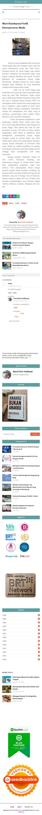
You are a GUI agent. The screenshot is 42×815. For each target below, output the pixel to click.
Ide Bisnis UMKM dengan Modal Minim (24, 254)
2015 (21, 656)
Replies (11, 296)
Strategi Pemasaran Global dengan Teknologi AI (26, 448)
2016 (21, 652)
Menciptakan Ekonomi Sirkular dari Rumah (26, 688)
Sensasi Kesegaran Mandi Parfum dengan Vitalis (25, 457)
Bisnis (11, 203)
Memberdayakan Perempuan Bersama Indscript (23, 507)
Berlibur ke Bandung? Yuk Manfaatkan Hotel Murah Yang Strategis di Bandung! (24, 487)
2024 (21, 623)
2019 (21, 641)
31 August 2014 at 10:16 (15, 286)
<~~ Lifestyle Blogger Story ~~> (21, 6)
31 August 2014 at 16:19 (20, 301)
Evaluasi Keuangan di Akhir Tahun (25, 496)
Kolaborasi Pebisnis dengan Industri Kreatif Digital (23, 244)
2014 (21, 659)
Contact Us (29, 807)
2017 (21, 648)
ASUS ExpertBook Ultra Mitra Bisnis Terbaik (26, 678)
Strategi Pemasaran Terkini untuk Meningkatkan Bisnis (25, 264)
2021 (21, 634)
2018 (21, 645)
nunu (10, 283)
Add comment (14, 321)
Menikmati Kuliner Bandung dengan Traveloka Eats (26, 467)
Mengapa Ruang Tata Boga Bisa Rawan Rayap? (24, 697)
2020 (21, 637)
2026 (21, 615)
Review (10, 19)
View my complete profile (20, 374)
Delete (14, 293)
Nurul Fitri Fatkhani (10, 32)
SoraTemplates (16, 810)
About (19, 807)
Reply (9, 293)
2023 (21, 626)
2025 (21, 619)
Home (4, 19)
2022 (21, 630)
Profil (17, 203)
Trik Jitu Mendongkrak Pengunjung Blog (26, 476)
